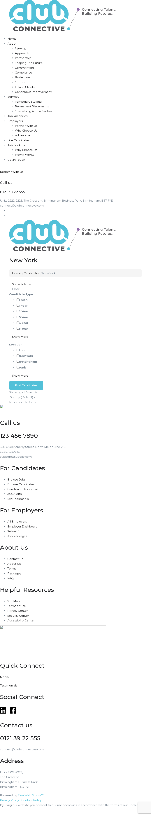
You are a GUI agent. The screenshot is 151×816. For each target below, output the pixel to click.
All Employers (17, 521)
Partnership (23, 58)
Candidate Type (21, 294)
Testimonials (8, 685)
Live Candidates (18, 140)
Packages (14, 573)
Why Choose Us (26, 130)
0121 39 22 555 (20, 738)
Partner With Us (26, 125)
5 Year (23, 328)
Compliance (23, 72)
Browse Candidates (20, 484)
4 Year (23, 323)
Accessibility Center (20, 620)
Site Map (13, 601)
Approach (22, 53)
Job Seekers (16, 145)
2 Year (23, 311)
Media (4, 677)
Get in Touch (16, 159)
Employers (15, 121)
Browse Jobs (16, 479)
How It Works (24, 154)
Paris (23, 367)
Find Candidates (26, 385)
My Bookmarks (18, 499)
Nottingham (28, 361)
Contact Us (15, 559)
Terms (11, 568)
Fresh (23, 300)
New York (26, 356)
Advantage (22, 135)
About (12, 43)
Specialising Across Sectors (33, 111)
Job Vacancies (17, 116)
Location (15, 344)
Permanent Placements (32, 106)
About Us (14, 563)
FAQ (10, 578)
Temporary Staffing (28, 101)
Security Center (18, 615)
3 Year (23, 317)
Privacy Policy (9, 800)
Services (13, 96)
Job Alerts (14, 494)
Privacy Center (17, 610)
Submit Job (15, 531)
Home (12, 38)
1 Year (23, 305)
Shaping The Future (29, 63)
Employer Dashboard (22, 526)
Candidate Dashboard (22, 489)
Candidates (31, 273)
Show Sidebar (21, 284)
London (24, 350)
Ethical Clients (24, 87)
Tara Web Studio (31, 795)
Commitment (24, 67)
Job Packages (17, 536)
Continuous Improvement (33, 92)
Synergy (20, 48)
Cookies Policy (31, 800)
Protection (22, 77)
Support (21, 82)
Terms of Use (16, 606)
